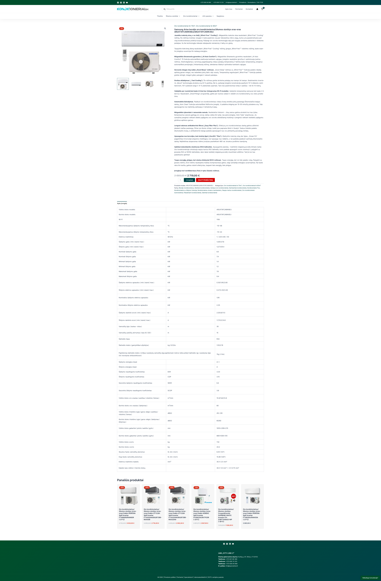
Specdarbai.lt (188, 577)
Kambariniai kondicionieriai (237, 188)
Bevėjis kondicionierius (186, 188)
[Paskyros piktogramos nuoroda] (257, 9)
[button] (165, 28)
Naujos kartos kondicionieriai (231, 190)
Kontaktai (249, 9)
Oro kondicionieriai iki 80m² (206, 26)
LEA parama (207, 16)
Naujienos (220, 16)
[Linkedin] (124, 2)
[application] (179, 16)
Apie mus (228, 9)
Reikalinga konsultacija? (370, 578)
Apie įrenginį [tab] (122, 203)
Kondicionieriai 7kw (253, 188)
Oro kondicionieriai (190, 16)
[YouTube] (127, 2)
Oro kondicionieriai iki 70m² (184, 26)
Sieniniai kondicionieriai (209, 192)
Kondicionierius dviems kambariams (209, 190)
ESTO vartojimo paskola (216, 577)
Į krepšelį (189, 180)
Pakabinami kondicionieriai (192, 192)
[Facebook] (118, 2)
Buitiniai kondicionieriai (202, 188)
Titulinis (160, 16)
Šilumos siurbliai (172, 16)
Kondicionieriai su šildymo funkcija (185, 190)
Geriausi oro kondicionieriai (219, 188)
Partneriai (239, 9)
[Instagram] (121, 2)
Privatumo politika (170, 577)
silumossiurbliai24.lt (200, 577)
